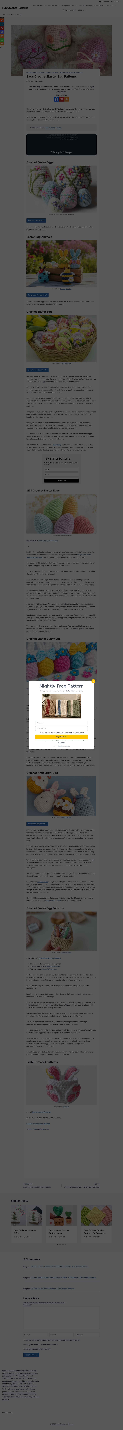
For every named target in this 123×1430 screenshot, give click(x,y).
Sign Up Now (61, 737)
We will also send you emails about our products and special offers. (63, 733)
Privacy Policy (61, 742)
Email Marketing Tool (64, 746)
